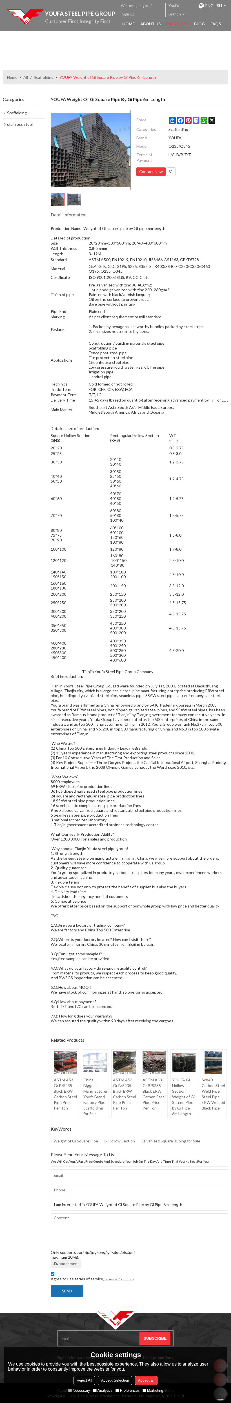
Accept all (146, 1380)
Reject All (84, 1380)
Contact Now (151, 171)
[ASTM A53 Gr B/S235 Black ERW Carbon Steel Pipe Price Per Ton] (65, 1062)
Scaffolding (44, 77)
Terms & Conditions (119, 1279)
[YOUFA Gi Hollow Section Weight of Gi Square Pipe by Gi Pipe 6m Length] (184, 1062)
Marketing (155, 1390)
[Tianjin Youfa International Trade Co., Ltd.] (25, 16)
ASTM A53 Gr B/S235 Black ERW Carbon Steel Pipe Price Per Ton (65, 1093)
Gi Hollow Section (119, 1140)
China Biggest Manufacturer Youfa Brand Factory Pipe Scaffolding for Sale (95, 1096)
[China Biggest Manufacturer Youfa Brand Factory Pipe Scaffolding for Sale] (95, 1062)
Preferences (130, 1390)
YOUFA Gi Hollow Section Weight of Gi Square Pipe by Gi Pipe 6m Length (183, 1096)
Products (177, 23)
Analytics (105, 1390)
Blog (199, 23)
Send (67, 1290)
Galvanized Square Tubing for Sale (170, 1140)
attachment (69, 1263)
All (25, 77)
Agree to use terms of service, (92, 1278)
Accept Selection (115, 1380)
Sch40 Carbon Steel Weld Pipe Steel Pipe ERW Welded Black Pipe (213, 1093)
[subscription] (154, 1338)
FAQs (215, 23)
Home (128, 23)
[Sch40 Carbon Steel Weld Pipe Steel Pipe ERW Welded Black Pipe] (213, 1062)
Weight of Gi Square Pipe (76, 1140)
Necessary (81, 1390)
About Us (150, 23)
